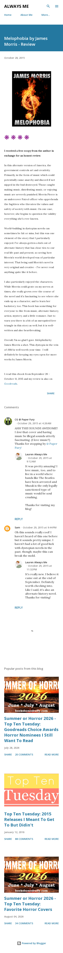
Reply (19, 519)
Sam (17, 527)
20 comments (24, 754)
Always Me (16, 6)
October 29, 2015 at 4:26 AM (34, 423)
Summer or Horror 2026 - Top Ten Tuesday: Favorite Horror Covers (30, 903)
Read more (52, 754)
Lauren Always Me (36, 454)
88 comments (24, 839)
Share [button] (51, 393)
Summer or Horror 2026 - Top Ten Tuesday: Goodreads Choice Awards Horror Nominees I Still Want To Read (31, 729)
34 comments (24, 923)
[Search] (48, 6)
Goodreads (10, 383)
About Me (26, 14)
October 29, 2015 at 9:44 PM (40, 527)
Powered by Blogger (33, 943)
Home (7, 14)
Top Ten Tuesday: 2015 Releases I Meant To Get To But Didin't (29, 819)
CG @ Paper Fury (25, 419)
